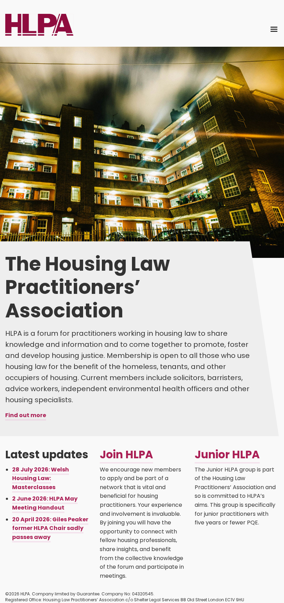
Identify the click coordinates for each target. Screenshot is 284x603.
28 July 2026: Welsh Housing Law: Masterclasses (40, 478)
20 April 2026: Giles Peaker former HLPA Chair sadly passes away (50, 528)
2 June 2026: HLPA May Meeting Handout (45, 503)
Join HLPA (126, 454)
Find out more (25, 415)
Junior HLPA (227, 454)
